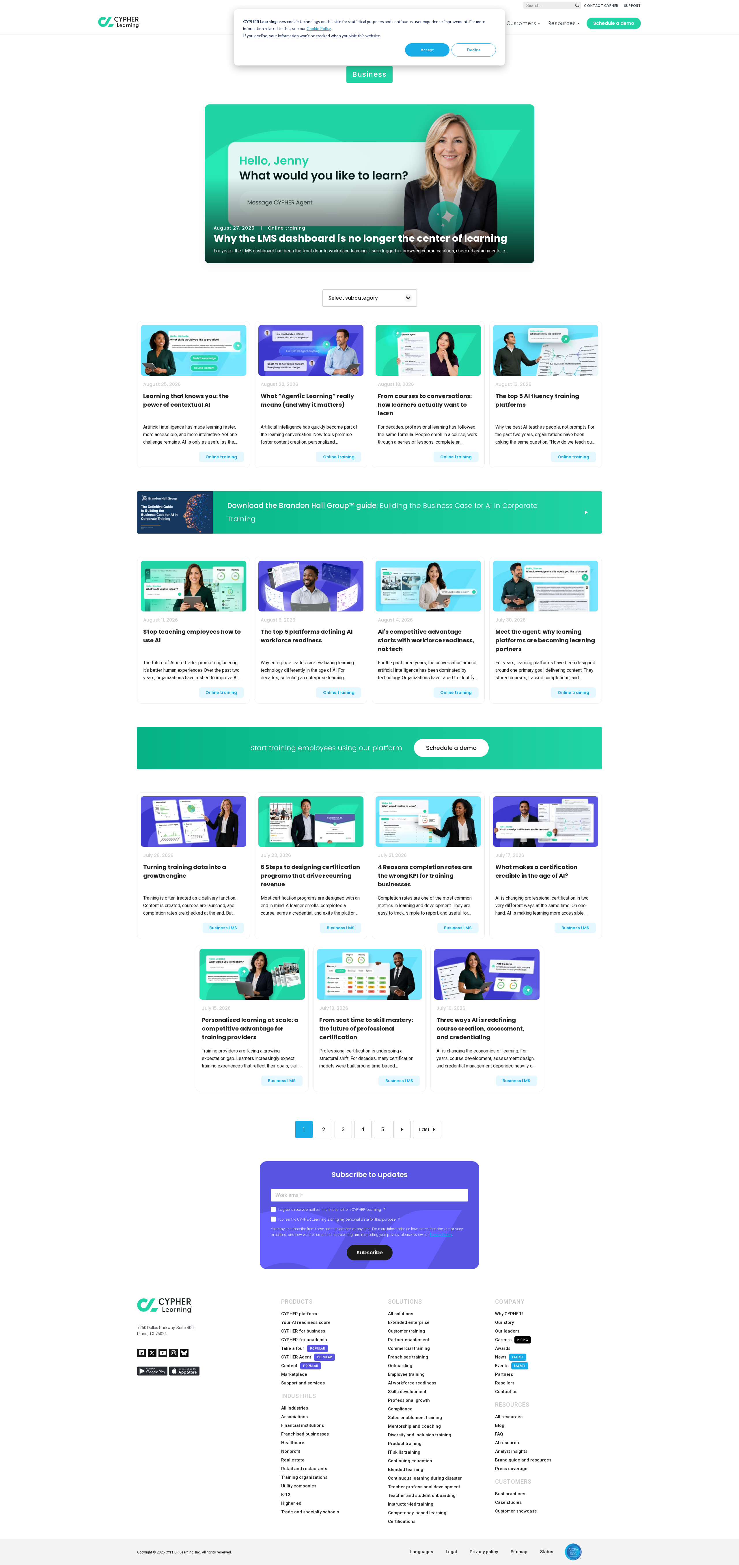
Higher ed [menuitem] (291, 1503)
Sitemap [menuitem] (519, 1551)
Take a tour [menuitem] (303, 1348)
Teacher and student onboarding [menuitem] (422, 1495)
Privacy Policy (441, 1234)
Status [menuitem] (546, 1551)
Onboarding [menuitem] (400, 1365)
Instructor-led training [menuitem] (410, 1504)
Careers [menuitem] (511, 1339)
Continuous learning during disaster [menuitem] (425, 1478)
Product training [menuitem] (404, 1443)
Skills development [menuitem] (407, 1391)
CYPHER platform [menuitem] (299, 1313)
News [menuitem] (509, 1357)
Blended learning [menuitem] (405, 1469)
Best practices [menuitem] (510, 1493)
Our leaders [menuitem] (507, 1331)
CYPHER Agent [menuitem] (306, 1357)
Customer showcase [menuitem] (516, 1511)
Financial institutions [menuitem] (302, 1425)
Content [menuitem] (299, 1365)
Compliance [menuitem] (400, 1409)
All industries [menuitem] (294, 1408)
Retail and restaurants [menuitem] (304, 1468)
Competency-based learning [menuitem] (417, 1512)
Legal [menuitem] (451, 1551)
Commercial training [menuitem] (409, 1348)
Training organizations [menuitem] (304, 1477)
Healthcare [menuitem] (292, 1442)
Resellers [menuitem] (504, 1383)
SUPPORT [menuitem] (632, 5)
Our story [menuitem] (504, 1322)
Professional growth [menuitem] (409, 1400)
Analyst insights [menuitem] (511, 1451)
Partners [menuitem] (504, 1374)
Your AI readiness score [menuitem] (306, 1322)
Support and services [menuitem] (303, 1383)
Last (424, 1129)
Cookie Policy (319, 28)
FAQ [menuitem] (499, 1434)
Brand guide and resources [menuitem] (523, 1460)
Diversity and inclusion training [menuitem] (419, 1435)
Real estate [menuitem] (293, 1460)
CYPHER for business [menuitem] (303, 1331)
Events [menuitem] (510, 1365)
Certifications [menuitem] (401, 1521)
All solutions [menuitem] (400, 1313)
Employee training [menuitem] (406, 1374)
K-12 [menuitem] (285, 1494)
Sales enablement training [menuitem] (415, 1417)
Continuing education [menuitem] (410, 1460)
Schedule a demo (613, 23)
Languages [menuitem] (421, 1551)
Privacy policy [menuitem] (484, 1551)
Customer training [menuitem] (406, 1331)
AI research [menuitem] (507, 1442)
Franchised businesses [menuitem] (305, 1434)
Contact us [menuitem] (506, 1391)
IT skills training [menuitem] (404, 1452)
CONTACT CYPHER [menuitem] (601, 5)
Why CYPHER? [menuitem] (509, 1313)
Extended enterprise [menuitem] (409, 1322)
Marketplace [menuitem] (294, 1374)
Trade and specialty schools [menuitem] (310, 1512)
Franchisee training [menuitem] (408, 1357)
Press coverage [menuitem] (511, 1468)
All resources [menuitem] (508, 1416)
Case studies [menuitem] (508, 1502)
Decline (474, 49)
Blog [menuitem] (499, 1425)
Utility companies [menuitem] (298, 1486)
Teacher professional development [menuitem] (424, 1486)
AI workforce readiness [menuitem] (412, 1383)
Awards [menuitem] (502, 1348)
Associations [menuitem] (294, 1416)
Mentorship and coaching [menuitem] (414, 1426)
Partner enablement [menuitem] (408, 1339)
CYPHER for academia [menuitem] (304, 1339)
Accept (427, 49)
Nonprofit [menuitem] (290, 1451)
